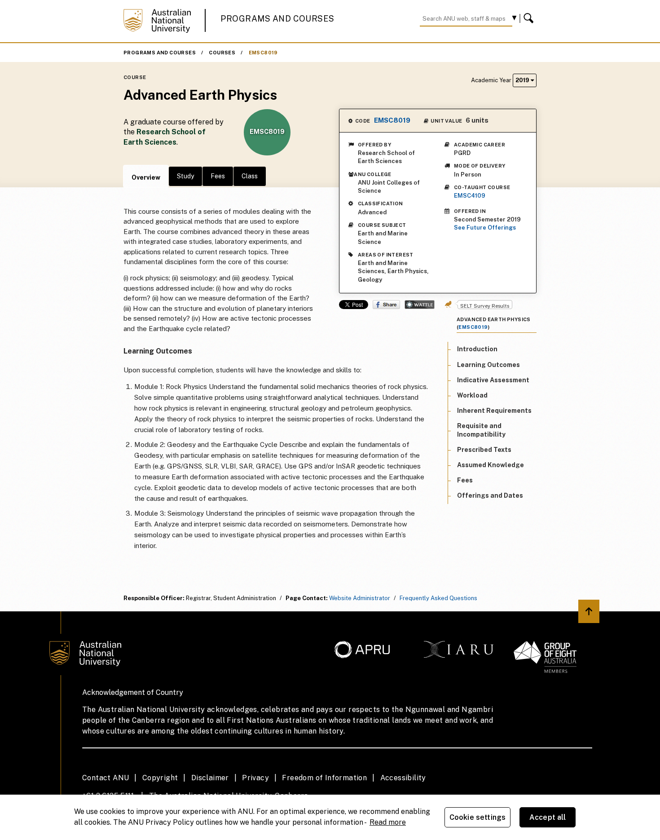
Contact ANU (105, 778)
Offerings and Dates (490, 495)
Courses (222, 52)
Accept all (547, 817)
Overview (146, 177)
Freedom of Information (324, 778)
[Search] (530, 18)
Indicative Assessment (493, 379)
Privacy (255, 778)
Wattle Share (420, 304)
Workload (472, 395)
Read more (388, 822)
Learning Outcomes (488, 364)
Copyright (160, 778)
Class (250, 176)
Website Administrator (359, 598)
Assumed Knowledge (490, 465)
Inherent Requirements (494, 410)
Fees (218, 176)
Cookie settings (477, 817)
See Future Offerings (485, 227)
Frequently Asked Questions (438, 598)
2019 (523, 80)
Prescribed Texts (484, 449)
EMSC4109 (469, 195)
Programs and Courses (277, 18)
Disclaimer (210, 778)
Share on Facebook (386, 304)
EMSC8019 (263, 52)
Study (185, 176)
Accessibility (403, 778)
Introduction (477, 349)
